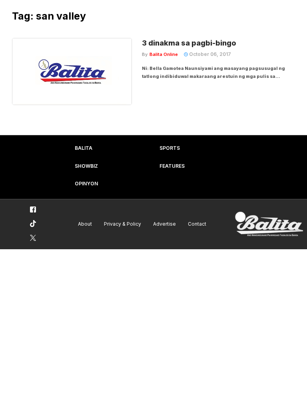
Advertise (164, 224)
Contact (197, 224)
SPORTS (169, 148)
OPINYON (86, 184)
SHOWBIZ (86, 166)
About (85, 224)
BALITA (83, 148)
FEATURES (172, 166)
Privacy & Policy (122, 224)
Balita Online (164, 54)
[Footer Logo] (269, 224)
